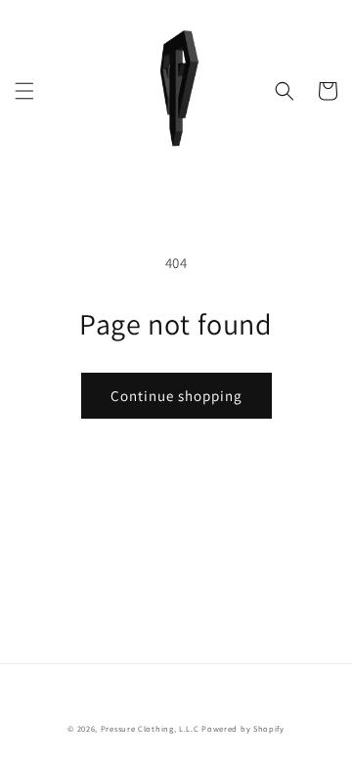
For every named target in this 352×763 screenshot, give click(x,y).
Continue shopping (176, 395)
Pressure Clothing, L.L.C (150, 728)
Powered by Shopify (243, 728)
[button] (24, 90)
